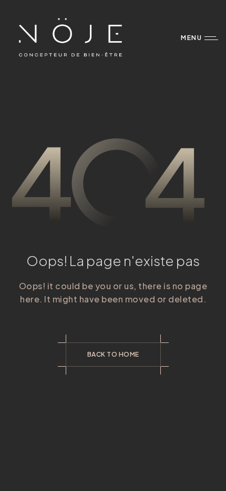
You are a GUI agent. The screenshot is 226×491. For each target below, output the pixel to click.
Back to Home (113, 354)
